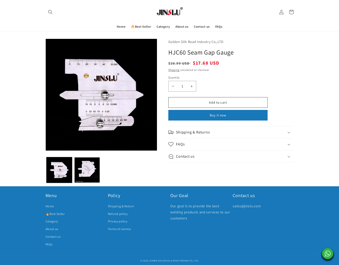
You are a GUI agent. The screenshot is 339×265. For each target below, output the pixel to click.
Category (52, 221)
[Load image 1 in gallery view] (59, 170)
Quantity (174, 77)
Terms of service (119, 229)
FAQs (49, 244)
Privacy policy (118, 221)
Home (50, 206)
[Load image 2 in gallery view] (87, 170)
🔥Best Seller (55, 214)
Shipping (173, 70)
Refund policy (118, 214)
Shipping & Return (121, 206)
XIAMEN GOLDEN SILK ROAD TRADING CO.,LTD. (174, 260)
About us (52, 229)
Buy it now (218, 115)
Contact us (53, 237)
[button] (51, 12)
